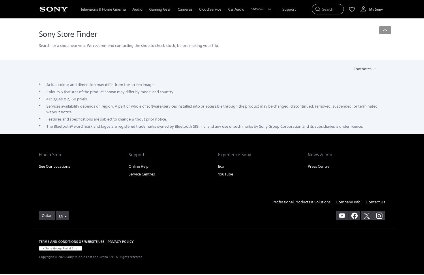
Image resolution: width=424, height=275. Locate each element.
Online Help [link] (139, 166)
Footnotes (363, 68)
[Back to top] (385, 30)
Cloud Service (210, 9)
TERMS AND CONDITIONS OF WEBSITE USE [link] (71, 241)
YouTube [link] (225, 174)
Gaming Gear (160, 9)
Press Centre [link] (318, 166)
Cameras (185, 9)
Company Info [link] (348, 202)
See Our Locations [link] (54, 166)
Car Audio (236, 9)
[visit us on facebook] (354, 215)
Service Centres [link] (142, 174)
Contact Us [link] (375, 202)
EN (61, 216)
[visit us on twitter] (367, 215)
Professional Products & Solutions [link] (302, 202)
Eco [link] (221, 166)
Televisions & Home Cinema (102, 9)
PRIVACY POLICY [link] (121, 241)
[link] (47, 215)
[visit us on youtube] (342, 215)
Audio (137, 9)
